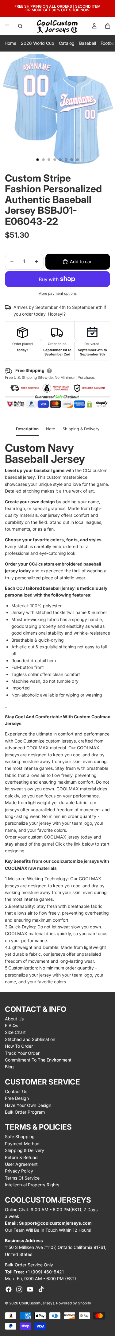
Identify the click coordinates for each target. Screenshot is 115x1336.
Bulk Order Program (25, 1112)
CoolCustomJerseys (36, 1303)
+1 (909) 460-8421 (34, 1271)
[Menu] (7, 26)
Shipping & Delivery (24, 1150)
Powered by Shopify (73, 1303)
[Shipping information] (49, 370)
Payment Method (22, 1143)
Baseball (87, 43)
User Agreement (21, 1164)
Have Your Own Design (28, 1105)
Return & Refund (21, 1157)
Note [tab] (50, 428)
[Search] (20, 26)
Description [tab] (27, 428)
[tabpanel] (57, 713)
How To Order (19, 1046)
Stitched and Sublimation (30, 1039)
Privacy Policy (19, 1170)
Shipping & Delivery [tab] (81, 428)
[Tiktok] (41, 1289)
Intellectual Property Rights (32, 1184)
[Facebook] (8, 1289)
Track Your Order (22, 1053)
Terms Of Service (22, 1178)
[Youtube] (30, 1289)
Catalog (67, 43)
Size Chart (15, 1032)
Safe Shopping (20, 1136)
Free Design (17, 1098)
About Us (14, 1018)
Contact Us (16, 1091)
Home (10, 43)
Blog (9, 1066)
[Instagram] (19, 1289)
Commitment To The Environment (38, 1059)
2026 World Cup (37, 43)
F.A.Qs (11, 1025)
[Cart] (107, 26)
